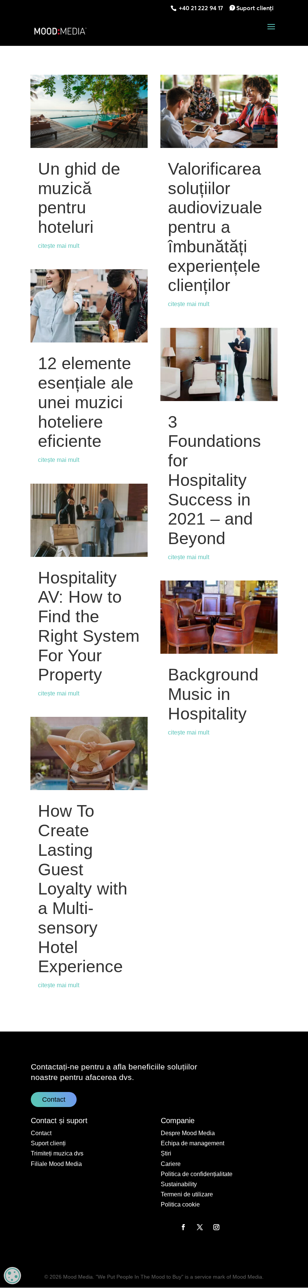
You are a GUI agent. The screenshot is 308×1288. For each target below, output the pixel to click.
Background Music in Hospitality (213, 694)
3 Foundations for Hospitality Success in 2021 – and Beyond (214, 480)
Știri (166, 1153)
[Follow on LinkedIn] (167, 1227)
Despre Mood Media (188, 1133)
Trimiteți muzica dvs (57, 1153)
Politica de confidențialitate (197, 1174)
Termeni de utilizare (187, 1194)
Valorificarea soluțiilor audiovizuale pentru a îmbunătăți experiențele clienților (215, 227)
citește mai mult (58, 246)
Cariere (171, 1164)
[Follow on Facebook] (183, 1227)
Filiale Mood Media (56, 1164)
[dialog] (12, 1275)
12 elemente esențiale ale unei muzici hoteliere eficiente (85, 402)
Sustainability (179, 1184)
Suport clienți (254, 8)
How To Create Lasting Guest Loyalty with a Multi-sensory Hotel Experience (82, 888)
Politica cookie (180, 1204)
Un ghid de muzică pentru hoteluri (79, 198)
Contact (53, 1099)
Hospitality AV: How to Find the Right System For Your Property (88, 626)
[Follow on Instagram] (216, 1227)
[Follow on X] (200, 1227)
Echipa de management (192, 1143)
